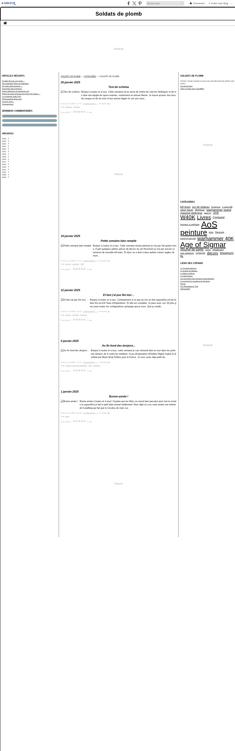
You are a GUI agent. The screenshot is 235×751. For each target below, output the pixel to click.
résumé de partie (192, 249)
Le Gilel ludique (186, 276)
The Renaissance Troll (189, 286)
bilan (211, 232)
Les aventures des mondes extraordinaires (197, 279)
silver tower (186, 210)
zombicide (200, 253)
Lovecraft (227, 207)
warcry (207, 213)
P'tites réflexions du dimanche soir (15, 91)
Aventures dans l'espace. (12, 89)
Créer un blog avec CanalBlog (192, 89)
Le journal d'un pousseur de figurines (195, 281)
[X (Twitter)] (134, 3)
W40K (187, 217)
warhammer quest (218, 210)
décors (212, 253)
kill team (185, 207)
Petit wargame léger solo (12, 99)
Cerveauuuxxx (7, 104)
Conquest (219, 217)
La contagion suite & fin (11, 96)
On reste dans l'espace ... (12, 86)
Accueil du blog (186, 86)
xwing (208, 250)
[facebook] (128, 3)
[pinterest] (140, 3)
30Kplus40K (185, 289)
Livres (204, 217)
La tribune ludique (187, 273)
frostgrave (216, 207)
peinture (193, 232)
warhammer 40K (215, 238)
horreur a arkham (189, 224)
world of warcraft (188, 239)
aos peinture (187, 253)
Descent (219, 232)
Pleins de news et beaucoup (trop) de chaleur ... (21, 94)
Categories (90, 76)
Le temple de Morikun (188, 271)
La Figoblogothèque (188, 268)
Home (5, 21)
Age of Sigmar (203, 244)
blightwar (200, 210)
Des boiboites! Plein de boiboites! (15, 83)
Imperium (227, 253)
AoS (209, 224)
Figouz (183, 284)
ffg (181, 256)
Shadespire (218, 250)
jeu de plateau (201, 207)
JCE (216, 213)
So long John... (8, 102)
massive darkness (191, 213)
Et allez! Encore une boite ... (13, 81)
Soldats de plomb (71, 76)
